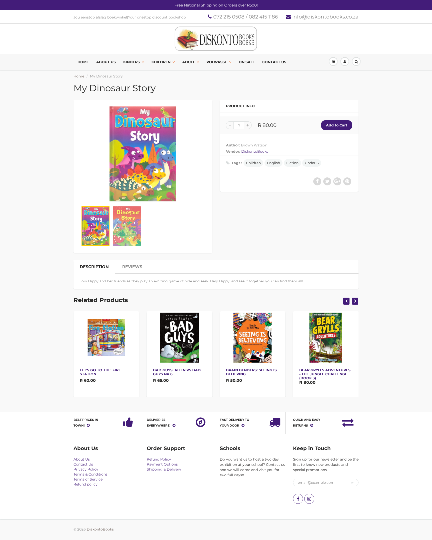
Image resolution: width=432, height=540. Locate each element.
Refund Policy (159, 459)
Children (161, 62)
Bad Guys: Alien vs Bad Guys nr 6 (177, 372)
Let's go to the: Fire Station (100, 372)
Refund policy (86, 484)
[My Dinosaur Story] (143, 154)
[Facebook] (298, 499)
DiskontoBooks (254, 151)
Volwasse (216, 62)
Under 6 (312, 163)
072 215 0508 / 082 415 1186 (245, 17)
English (273, 163)
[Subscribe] (352, 483)
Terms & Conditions (91, 474)
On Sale (247, 62)
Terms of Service (88, 479)
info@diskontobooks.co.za (325, 17)
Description (94, 266)
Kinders (131, 62)
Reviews (132, 266)
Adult (188, 62)
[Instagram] (309, 499)
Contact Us (274, 62)
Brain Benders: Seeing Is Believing (251, 372)
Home (83, 62)
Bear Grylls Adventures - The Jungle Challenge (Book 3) (324, 374)
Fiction (292, 163)
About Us (106, 62)
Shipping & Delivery (164, 469)
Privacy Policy (86, 469)
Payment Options (162, 464)
